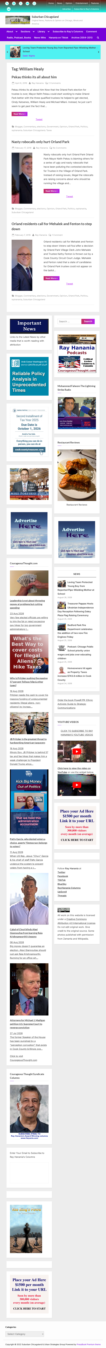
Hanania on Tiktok (58, 37)
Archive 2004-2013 (81, 37)
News (59, 3)
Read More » (20, 114)
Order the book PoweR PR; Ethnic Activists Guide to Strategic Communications (75, 704)
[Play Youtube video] (77, 751)
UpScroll (62, 891)
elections (41, 126)
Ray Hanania (38, 83)
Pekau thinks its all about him (34, 77)
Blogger (18, 126)
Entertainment (82, 3)
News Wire (40, 37)
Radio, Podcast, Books (19, 37)
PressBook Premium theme (89, 1344)
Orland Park (73, 126)
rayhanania (17, 130)
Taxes (49, 130)
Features (95, 3)
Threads (62, 895)
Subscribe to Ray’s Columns (86, 9)
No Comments (60, 148)
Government (53, 126)
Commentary (30, 126)
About (9, 31)
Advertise (66, 9)
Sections (25, 31)
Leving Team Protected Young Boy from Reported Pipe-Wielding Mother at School (60, 49)
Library (41, 31)
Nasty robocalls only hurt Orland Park (40, 142)
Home (51, 3)
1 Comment (57, 235)
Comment (91, 31)
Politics (84, 126)
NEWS (76, 574)
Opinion (69, 3)
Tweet (39, 119)
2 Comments (54, 83)
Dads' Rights (29, 56)
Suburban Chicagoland (45, 16)
